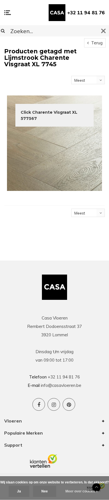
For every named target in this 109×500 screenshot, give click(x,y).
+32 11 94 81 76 (86, 12)
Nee (44, 491)
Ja (19, 491)
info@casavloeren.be (61, 385)
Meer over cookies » (81, 491)
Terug (96, 42)
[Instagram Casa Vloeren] (54, 404)
